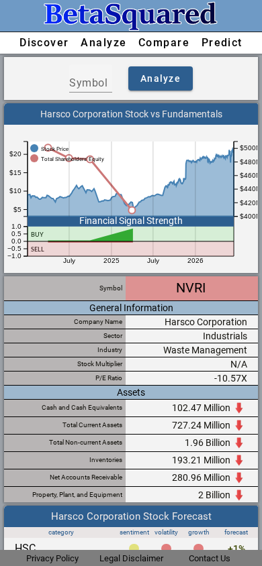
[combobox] (90, 83)
